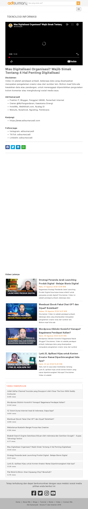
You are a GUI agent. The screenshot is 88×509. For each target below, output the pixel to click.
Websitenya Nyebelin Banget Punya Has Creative (28, 429)
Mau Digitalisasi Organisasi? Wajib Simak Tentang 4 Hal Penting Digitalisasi (39, 448)
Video (58, 502)
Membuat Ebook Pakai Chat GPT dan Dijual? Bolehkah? (30, 420)
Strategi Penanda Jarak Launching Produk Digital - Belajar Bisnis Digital (37, 457)
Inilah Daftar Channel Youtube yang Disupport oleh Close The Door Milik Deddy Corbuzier (41, 394)
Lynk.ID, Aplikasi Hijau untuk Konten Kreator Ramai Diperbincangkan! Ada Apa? (41, 465)
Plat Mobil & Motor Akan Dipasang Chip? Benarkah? (29, 473)
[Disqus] (44, 182)
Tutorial (43, 502)
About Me (26, 502)
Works (51, 502)
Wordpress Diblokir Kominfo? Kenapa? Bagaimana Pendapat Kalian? (36, 404)
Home (18, 502)
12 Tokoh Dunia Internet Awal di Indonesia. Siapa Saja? (30, 412)
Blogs (35, 502)
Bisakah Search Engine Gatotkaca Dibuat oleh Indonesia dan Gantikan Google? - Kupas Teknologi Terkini (44, 438)
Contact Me (67, 502)
